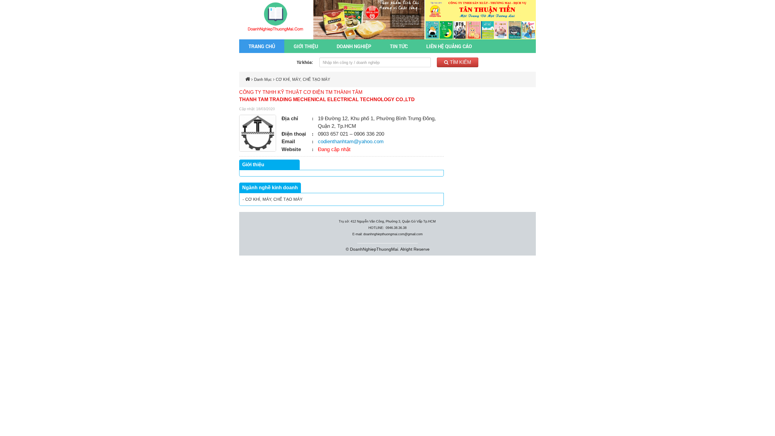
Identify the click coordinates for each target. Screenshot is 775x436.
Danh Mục (263, 79)
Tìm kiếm (460, 62)
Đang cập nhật (334, 149)
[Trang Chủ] (276, 16)
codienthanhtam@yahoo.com (351, 141)
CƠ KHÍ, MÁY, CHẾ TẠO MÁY (303, 79)
